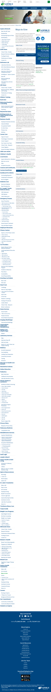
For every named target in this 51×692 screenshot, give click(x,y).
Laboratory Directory (6, 65)
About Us (3, 504)
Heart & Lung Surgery (6, 289)
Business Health (5, 119)
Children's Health (5, 154)
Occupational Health (6, 126)
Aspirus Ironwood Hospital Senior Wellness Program (7, 107)
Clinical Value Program (6, 39)
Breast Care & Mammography (7, 542)
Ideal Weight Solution (6, 514)
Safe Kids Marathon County (7, 378)
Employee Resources (6, 227)
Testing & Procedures (6, 300)
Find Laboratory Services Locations (7, 82)
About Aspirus (25, 627)
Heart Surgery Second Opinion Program (7, 292)
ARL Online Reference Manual (8, 67)
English (2, 686)
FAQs (2, 163)
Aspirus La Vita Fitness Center (8, 232)
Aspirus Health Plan (25, 638)
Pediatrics (3, 371)
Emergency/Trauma (6, 198)
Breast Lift (4, 409)
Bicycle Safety (5, 212)
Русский (21, 686)
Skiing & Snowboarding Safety (8, 215)
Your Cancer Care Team (6, 143)
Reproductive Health (6, 557)
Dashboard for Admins (7, 172)
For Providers (4, 244)
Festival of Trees (5, 577)
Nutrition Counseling (6, 516)
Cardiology (3, 287)
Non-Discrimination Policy (6, 685)
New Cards (3, 280)
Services (24, 8)
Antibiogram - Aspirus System (8, 74)
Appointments (25, 645)
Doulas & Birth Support (6, 552)
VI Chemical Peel (5, 402)
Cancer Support (4, 141)
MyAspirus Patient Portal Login (25, 672)
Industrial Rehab (5, 123)
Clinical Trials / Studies (6, 52)
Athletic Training (5, 97)
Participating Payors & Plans (7, 35)
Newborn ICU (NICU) (6, 553)
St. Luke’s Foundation (6, 482)
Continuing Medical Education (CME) (8, 251)
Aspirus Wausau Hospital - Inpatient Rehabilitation (7, 440)
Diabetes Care (4, 181)
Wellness (3, 132)
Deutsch (14, 686)
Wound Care (4, 559)
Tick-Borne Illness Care (7, 506)
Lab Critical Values (5, 69)
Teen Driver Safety (5, 221)
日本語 (6, 687)
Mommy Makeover (5, 392)
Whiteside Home (5, 526)
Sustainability (4, 273)
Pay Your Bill (25, 655)
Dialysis (3, 333)
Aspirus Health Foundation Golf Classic (8, 579)
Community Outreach (6, 356)
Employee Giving (5, 491)
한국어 (25, 686)
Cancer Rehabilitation (6, 452)
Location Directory (25, 650)
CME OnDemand (5, 192)
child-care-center (5, 151)
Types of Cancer (4, 136)
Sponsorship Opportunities (7, 497)
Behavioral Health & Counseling (6, 103)
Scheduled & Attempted (7, 177)
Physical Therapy (5, 447)
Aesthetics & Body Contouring (8, 384)
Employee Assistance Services (8, 121)
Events (2, 575)
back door (3, 99)
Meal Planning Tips (5, 186)
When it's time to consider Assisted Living (7, 469)
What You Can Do (5, 161)
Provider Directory (25, 648)
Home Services (4, 309)
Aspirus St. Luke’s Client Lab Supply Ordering (7, 345)
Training (3, 358)
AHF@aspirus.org (39, 72)
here (31, 205)
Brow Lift (3, 414)
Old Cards (3, 282)
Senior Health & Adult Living (6, 460)
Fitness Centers (5, 230)
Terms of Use (25, 685)
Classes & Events (25, 646)
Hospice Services (5, 315)
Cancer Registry (4, 147)
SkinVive (3, 399)
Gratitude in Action (5, 499)
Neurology (3, 474)
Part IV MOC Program (6, 258)
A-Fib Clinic (3, 296)
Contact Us (9, 2)
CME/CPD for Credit (5, 256)
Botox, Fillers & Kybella (6, 386)
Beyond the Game (5, 111)
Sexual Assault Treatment (7, 223)
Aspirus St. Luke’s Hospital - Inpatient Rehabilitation (7, 438)
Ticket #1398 (4, 508)
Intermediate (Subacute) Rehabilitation (4, 326)
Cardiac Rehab (4, 302)
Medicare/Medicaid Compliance (5, 79)
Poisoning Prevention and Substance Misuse (7, 208)
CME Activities (4, 253)
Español (6, 686)
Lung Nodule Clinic (5, 430)
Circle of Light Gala (5, 495)
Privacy (20, 685)
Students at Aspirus (6, 605)
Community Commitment (25, 631)
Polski (33, 686)
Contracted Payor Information (8, 46)
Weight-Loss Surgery (6, 518)
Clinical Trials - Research (6, 145)
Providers (25, 664)
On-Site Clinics (4, 128)
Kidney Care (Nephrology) (4, 330)
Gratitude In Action (5, 584)
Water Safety (4, 218)
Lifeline (3, 466)
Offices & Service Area (6, 313)
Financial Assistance (25, 652)
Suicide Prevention (5, 219)
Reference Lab (4, 62)
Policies (3, 47)
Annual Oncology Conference (7, 149)
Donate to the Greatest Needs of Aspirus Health (26, 55)
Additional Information (6, 264)
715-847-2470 (38, 71)
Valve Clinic (3, 294)
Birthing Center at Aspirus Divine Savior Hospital (6, 115)
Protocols (3, 360)
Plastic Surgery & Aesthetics (5, 381)
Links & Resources (5, 196)
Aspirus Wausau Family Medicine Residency (6, 248)
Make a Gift (19, 2)
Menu (5, 9)
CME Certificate (5, 255)
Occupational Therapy (6, 444)
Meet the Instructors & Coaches (8, 239)
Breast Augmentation (6, 407)
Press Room (31, 2)
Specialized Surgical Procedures (6, 405)
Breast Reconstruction (6, 411)
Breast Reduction (5, 412)
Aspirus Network (5, 28)
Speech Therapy (5, 451)
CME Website (4, 194)
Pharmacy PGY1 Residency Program (7, 267)
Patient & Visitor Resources (25, 653)
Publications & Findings (6, 58)
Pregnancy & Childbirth (6, 544)
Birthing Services (5, 550)
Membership (4, 33)
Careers (15, 1)
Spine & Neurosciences (7, 472)
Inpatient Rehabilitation (6, 435)
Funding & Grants (5, 56)
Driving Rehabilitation (6, 446)
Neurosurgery (4, 478)
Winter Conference (5, 307)
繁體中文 (10, 686)
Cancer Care (3, 134)
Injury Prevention (5, 201)
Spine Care (3, 480)
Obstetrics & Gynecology (6, 546)
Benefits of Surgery (5, 520)
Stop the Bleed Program (6, 225)
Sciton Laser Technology (6, 394)
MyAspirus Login (44, 8)
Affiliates (38, 685)
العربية (18, 686)
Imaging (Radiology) (6, 319)
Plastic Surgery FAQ (5, 421)
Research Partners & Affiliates (8, 54)
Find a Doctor (15, 8)
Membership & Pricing (6, 236)
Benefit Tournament (6, 493)
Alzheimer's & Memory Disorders (6, 464)
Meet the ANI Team (5, 31)
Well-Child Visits (5, 374)
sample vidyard (5, 457)
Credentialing (4, 44)
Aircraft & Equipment (6, 350)
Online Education (5, 369)
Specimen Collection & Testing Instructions (6, 72)
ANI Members (4, 37)
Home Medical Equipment (7, 317)
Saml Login (3, 454)
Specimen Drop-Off (5, 340)
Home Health (4, 311)
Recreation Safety (5, 210)
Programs (3, 238)
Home (1, 25)
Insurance (3, 521)
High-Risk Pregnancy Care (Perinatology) (7, 548)
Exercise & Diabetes (5, 184)
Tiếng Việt (29, 686)
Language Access (15, 685)
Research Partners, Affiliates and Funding (7, 90)
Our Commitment (5, 599)
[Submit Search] (49, 2)
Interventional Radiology (6, 322)
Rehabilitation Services (7, 432)
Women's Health (5, 539)
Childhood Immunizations (7, 376)
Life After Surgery (5, 523)
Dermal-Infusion (5, 388)
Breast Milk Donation (6, 555)
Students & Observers (6, 269)
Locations (34, 8)
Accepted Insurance (5, 165)
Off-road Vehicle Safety (6, 213)
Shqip (36, 686)
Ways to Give (4, 487)
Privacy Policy (4, 423)
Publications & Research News (8, 533)
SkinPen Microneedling (6, 396)
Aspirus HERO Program (28, 167)
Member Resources (5, 41)
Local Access (4, 156)
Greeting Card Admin (6, 278)
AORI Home (3, 49)
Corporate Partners (5, 586)
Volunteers (25, 668)
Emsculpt (3, 389)
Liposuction (4, 391)
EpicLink (3, 76)
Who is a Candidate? (6, 525)
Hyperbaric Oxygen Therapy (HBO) (7, 563)
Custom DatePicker (6, 170)
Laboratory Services (6, 335)
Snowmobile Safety (6, 216)
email (32, 208)
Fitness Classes (5, 234)
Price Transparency (32, 685)
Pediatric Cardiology (5, 298)
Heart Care (3, 285)
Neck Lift (3, 419)
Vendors (42, 685)
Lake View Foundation (6, 502)
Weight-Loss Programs (7, 511)
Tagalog (2, 687)
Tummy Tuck (4, 401)
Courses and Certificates (7, 167)
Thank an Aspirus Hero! (21, 170)
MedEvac (3, 347)
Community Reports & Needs (7, 603)
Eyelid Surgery (4, 415)
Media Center (24, 2)
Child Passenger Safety (6, 206)
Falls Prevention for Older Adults (8, 203)
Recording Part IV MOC (6, 261)
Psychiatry (3, 109)
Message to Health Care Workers (7, 363)
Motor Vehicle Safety (6, 204)
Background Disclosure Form (7, 597)
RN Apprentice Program (6, 595)
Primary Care (4, 130)
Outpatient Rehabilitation (7, 442)
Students (25, 666)
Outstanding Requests (6, 175)
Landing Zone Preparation (7, 354)
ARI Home (3, 85)
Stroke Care (4, 476)
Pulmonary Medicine (6, 428)
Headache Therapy (5, 449)
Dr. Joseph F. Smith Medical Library (6, 189)
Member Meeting (5, 42)
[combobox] (42, 2)
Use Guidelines (4, 352)
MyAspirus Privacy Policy (6, 425)
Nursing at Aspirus (5, 593)
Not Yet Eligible (4, 179)
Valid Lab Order (4, 342)
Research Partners (5, 531)
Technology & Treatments (7, 138)
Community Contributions (7, 601)
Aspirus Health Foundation (9, 25)
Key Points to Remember (6, 241)
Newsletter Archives (6, 366)
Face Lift (3, 417)
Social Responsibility (6, 276)
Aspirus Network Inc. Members (8, 159)
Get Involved (4, 489)
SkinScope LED (4, 397)
